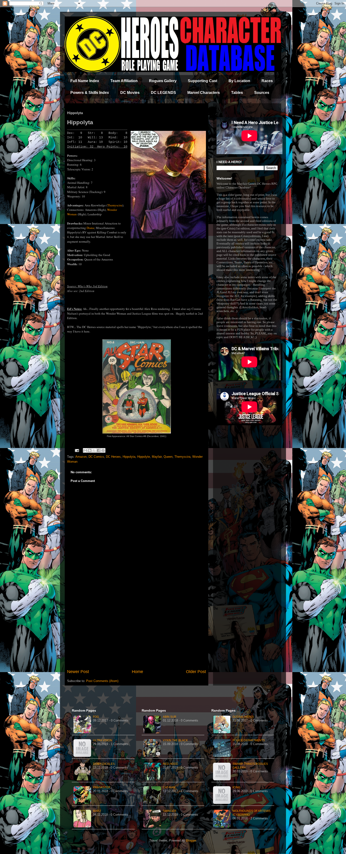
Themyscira (114, 205)
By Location (239, 81)
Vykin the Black (175, 740)
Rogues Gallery (163, 81)
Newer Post (78, 671)
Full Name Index (84, 81)
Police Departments (249, 740)
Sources (261, 93)
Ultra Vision (102, 740)
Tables (237, 93)
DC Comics (96, 456)
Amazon (81, 456)
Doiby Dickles (104, 764)
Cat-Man (169, 787)
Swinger (169, 811)
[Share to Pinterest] (103, 450)
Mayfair (157, 456)
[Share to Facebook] (98, 450)
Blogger (191, 840)
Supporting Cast (202, 81)
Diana (90, 228)
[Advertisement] (136, 630)
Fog (96, 716)
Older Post (196, 671)
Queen (168, 456)
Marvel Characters (203, 93)
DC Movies (130, 93)
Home (137, 671)
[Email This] (85, 450)
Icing (236, 787)
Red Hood (170, 764)
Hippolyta (129, 456)
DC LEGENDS (163, 93)
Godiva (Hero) (243, 716)
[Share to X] (94, 450)
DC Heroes (113, 456)
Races (267, 81)
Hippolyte (143, 456)
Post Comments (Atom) (102, 681)
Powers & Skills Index (89, 93)
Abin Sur (169, 716)
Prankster (101, 787)
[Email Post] (76, 450)
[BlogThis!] (89, 450)
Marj (97, 811)
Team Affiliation (124, 81)
